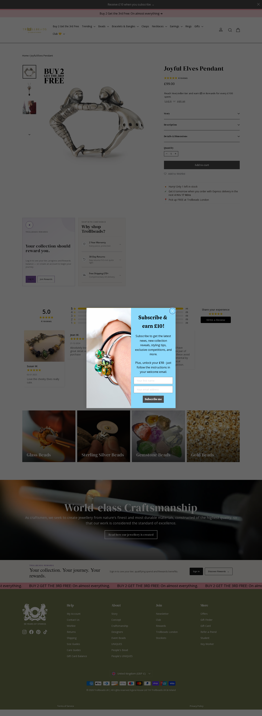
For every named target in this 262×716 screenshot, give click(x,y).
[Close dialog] (172, 311)
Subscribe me (153, 399)
